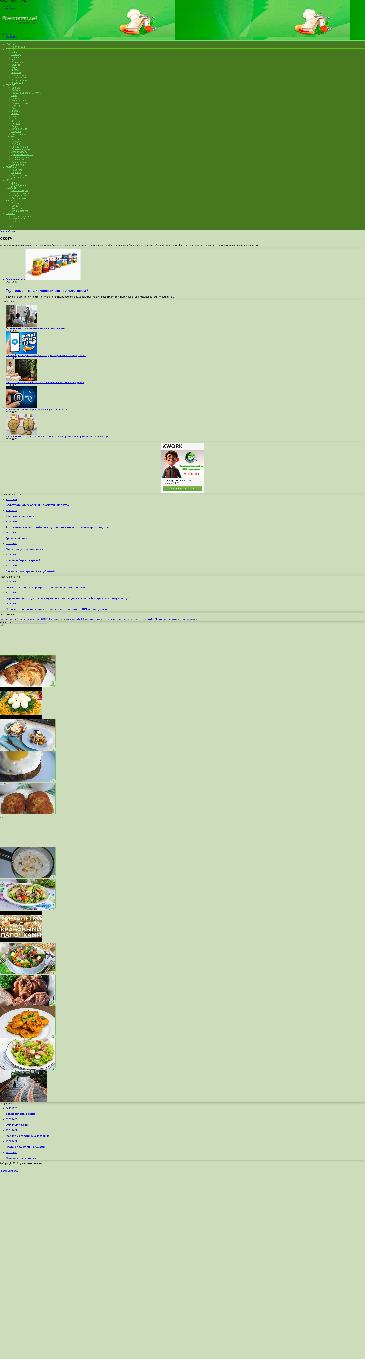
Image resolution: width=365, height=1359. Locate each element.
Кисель (15, 203)
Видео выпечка (19, 175)
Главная (4, 231)
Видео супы (17, 83)
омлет (121, 619)
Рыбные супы (18, 75)
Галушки (15, 124)
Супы (14, 52)
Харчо (14, 67)
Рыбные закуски (20, 193)
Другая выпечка (19, 177)
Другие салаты (19, 165)
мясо (106, 619)
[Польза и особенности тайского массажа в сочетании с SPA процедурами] (21, 380)
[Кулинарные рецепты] (19, 29)
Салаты (10, 136)
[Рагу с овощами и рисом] (28, 973)
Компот (15, 206)
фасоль (181, 619)
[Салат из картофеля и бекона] (28, 1069)
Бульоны (16, 72)
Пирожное (16, 170)
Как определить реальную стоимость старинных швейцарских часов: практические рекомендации (57, 436)
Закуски (11, 188)
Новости (15, 221)
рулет (145, 619)
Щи (13, 59)
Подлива (16, 131)
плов (132, 619)
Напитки (11, 200)
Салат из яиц (18, 159)
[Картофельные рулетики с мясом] (28, 686)
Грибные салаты (20, 147)
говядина (8, 619)
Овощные (16, 98)
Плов (14, 95)
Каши (14, 118)
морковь (88, 619)
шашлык (188, 619)
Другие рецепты (20, 80)
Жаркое (15, 111)
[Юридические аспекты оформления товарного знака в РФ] (21, 407)
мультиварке (97, 619)
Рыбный (15, 144)
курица (80, 618)
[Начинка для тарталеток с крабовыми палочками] (21, 941)
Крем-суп (16, 54)
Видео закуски (19, 198)
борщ (2, 619)
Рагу (13, 108)
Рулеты (15, 113)
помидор (138, 619)
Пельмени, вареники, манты (26, 93)
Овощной (16, 142)
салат (153, 618)
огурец (115, 619)
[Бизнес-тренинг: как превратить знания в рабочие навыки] (21, 326)
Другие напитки (19, 211)
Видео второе (18, 134)
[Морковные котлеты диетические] (28, 1037)
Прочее (10, 213)
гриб (16, 619)
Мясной (15, 139)
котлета (45, 618)
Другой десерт (19, 185)
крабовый (54, 619)
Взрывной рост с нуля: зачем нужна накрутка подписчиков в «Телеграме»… (46, 355)
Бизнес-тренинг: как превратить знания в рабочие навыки (36, 328)
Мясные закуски (19, 190)
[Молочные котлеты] (28, 813)
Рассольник (17, 62)
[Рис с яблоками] (28, 877)
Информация (18, 47)
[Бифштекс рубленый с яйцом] (28, 781)
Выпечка (11, 167)
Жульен (15, 121)
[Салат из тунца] (28, 909)
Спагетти (16, 116)
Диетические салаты (22, 154)
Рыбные (15, 90)
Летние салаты (19, 152)
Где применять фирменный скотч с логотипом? (47, 291)
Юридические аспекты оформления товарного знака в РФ (36, 409)
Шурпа (15, 70)
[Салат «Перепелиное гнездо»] (21, 718)
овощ (110, 619)
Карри (14, 126)
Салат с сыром (19, 162)
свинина (163, 619)
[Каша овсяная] (23, 845)
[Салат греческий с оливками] (28, 750)
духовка (22, 619)
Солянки (16, 65)
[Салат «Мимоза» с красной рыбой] (23, 654)
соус (170, 619)
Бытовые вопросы (21, 216)
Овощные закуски (20, 195)
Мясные (15, 88)
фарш (174, 619)
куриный (70, 619)
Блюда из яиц (18, 100)
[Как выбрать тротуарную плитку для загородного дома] (23, 1101)
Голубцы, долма (19, 103)
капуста (30, 619)
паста (127, 619)
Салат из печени (20, 157)
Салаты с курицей (21, 149)
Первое (10, 49)
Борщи (15, 57)
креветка (61, 619)
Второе (10, 85)
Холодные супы (19, 77)
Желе (14, 183)
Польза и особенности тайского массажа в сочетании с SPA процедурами (45, 382)
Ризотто (15, 106)
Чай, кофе (16, 208)
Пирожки (16, 172)
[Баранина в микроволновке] (28, 1005)
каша (37, 619)
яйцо (195, 619)
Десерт (10, 180)
